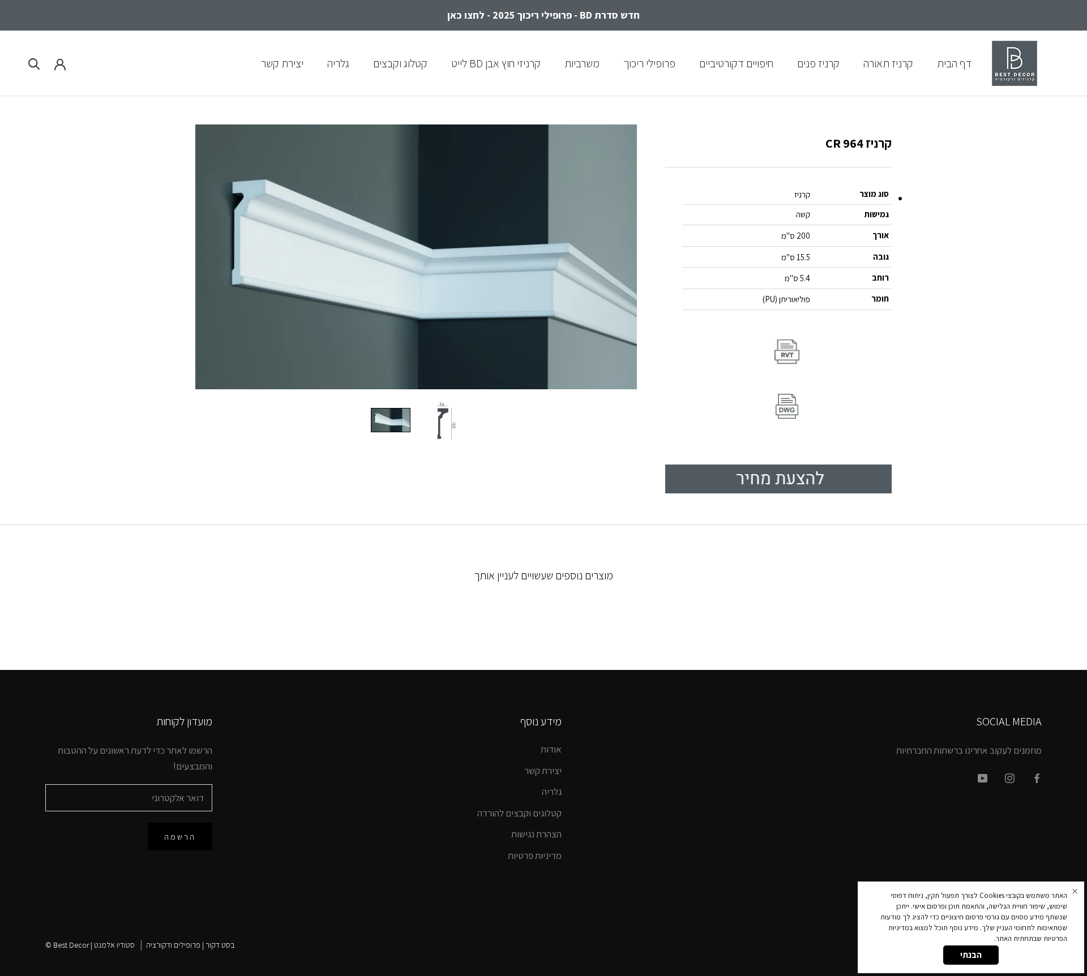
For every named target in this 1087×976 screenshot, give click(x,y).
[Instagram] (1010, 777)
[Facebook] (1037, 777)
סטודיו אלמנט (114, 945)
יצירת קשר (282, 62)
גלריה (338, 62)
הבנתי (971, 955)
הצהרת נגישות (536, 834)
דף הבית (954, 62)
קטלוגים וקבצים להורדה (519, 813)
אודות (551, 749)
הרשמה (180, 836)
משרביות (582, 62)
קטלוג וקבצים (400, 62)
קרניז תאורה (888, 62)
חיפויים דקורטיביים (736, 62)
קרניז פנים (818, 62)
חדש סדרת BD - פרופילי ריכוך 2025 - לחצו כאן (543, 15)
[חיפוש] (34, 63)
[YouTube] (982, 777)
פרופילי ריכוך (649, 62)
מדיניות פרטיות (535, 855)
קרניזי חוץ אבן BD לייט (496, 62)
